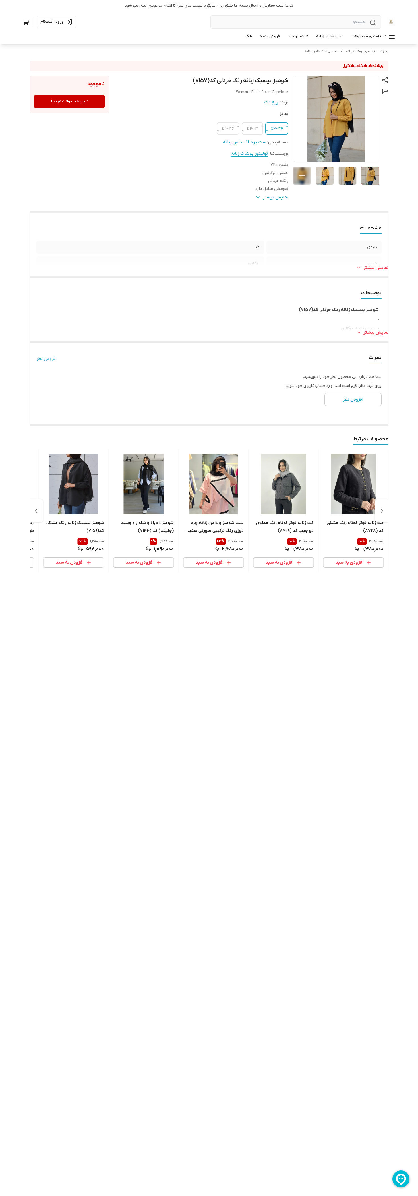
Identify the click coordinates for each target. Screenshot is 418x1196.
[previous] (382, 510)
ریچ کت (271, 102)
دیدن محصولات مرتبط (69, 101)
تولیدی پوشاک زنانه (249, 153)
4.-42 (252, 128)
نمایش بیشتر (375, 268)
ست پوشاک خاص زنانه (321, 51)
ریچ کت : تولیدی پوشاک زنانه (367, 51)
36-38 (276, 128)
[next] (36, 510)
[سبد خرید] (26, 21)
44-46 (228, 128)
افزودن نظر (46, 359)
